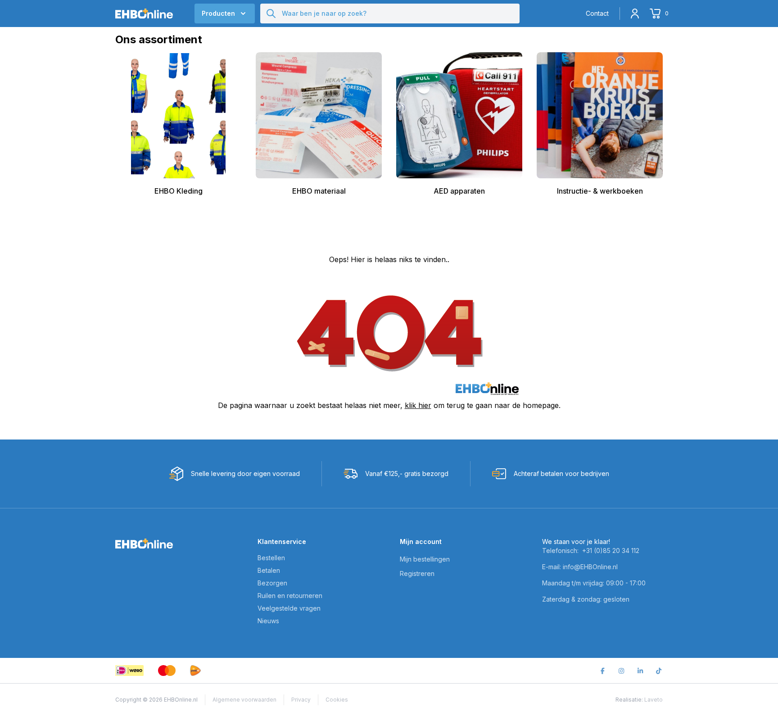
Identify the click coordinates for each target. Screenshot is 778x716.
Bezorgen (272, 583)
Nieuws (268, 621)
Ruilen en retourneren (290, 595)
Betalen (269, 570)
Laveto (653, 699)
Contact (597, 13)
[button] (224, 13)
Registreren (417, 573)
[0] (656, 13)
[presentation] (94, 115)
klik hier (418, 405)
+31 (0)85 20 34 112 (610, 550)
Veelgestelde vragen (289, 608)
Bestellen (271, 558)
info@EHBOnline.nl (590, 567)
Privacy (301, 699)
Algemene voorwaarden (244, 699)
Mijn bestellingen (425, 559)
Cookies (337, 699)
